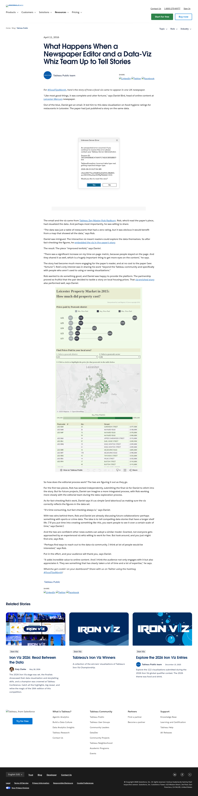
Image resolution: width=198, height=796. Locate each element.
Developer (52, 775)
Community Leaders (99, 727)
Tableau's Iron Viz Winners (94, 657)
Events (93, 753)
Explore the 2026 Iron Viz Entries (161, 657)
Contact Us (58, 738)
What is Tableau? (62, 711)
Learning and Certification (173, 722)
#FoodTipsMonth (57, 89)
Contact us (156, 8)
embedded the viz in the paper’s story (95, 242)
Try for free (22, 721)
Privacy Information (40, 783)
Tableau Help (166, 727)
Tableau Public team (64, 75)
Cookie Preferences (85, 783)
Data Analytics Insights (63, 727)
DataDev (94, 732)
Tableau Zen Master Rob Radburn (97, 220)
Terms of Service (21, 783)
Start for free (162, 16)
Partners (132, 711)
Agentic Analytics (61, 717)
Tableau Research (61, 732)
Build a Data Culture (62, 722)
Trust (30, 775)
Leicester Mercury (53, 99)
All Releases (166, 732)
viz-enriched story (144, 279)
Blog (13, 28)
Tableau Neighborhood (101, 743)
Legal (8, 783)
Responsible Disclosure (63, 783)
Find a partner (135, 717)
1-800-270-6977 (172, 8)
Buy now (183, 16)
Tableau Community (101, 711)
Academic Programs (99, 748)
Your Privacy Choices (20, 788)
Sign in (187, 8)
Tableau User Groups (100, 722)
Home (8, 28)
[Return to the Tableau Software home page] (17, 4)
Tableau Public (22, 28)
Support (164, 711)
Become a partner (136, 722)
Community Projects (99, 738)
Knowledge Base (168, 717)
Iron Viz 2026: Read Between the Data (32, 660)
